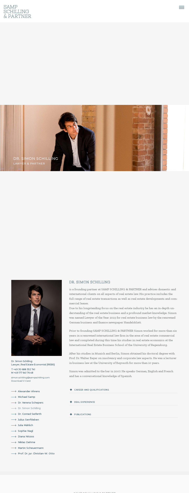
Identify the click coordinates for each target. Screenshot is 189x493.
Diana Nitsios (26, 436)
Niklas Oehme (26, 442)
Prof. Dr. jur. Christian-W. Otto (36, 453)
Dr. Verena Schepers (30, 402)
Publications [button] (82, 414)
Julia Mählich (25, 425)
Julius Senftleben (28, 419)
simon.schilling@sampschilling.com (30, 377)
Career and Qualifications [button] (91, 389)
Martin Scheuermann (31, 447)
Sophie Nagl (25, 430)
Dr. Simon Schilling (29, 408)
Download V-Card (20, 380)
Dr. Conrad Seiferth (30, 413)
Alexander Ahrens (29, 391)
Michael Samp (26, 396)
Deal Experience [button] (84, 402)
